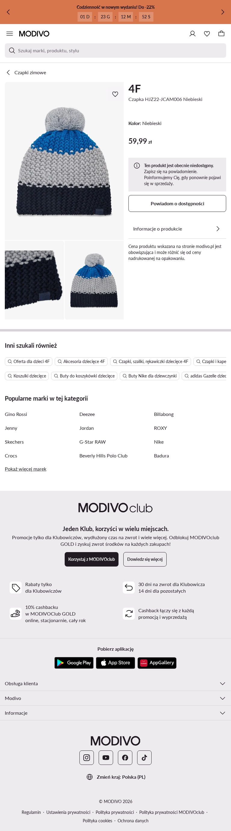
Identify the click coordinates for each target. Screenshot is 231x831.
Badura (161, 455)
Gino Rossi (16, 414)
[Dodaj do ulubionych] (116, 94)
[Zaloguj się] (192, 33)
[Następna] (222, 12)
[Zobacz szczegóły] (218, 228)
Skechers (14, 442)
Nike (159, 442)
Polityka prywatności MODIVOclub (171, 812)
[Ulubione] (207, 33)
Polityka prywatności (115, 812)
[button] (64, 161)
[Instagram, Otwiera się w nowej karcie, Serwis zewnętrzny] (86, 757)
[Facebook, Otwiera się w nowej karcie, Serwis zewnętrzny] (125, 757)
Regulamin (31, 812)
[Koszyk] (221, 33)
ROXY (160, 428)
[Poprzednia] (8, 12)
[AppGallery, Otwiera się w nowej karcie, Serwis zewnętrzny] (157, 663)
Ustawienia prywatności (68, 812)
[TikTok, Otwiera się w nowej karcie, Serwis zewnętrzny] (144, 757)
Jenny (11, 428)
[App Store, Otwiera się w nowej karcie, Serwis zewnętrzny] (115, 663)
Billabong (164, 414)
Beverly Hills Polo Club (103, 455)
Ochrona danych (133, 820)
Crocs (11, 455)
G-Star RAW (92, 442)
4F (134, 88)
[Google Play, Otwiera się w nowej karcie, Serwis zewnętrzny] (74, 663)
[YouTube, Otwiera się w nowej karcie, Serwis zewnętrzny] (106, 757)
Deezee (87, 414)
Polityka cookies (97, 820)
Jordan (86, 428)
